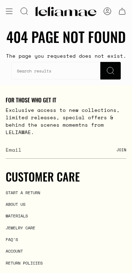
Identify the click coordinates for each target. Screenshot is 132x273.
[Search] (110, 71)
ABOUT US (15, 204)
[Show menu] (9, 11)
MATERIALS (17, 215)
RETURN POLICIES (24, 263)
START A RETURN (23, 192)
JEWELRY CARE (20, 227)
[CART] (122, 11)
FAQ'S (12, 239)
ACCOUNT (14, 251)
